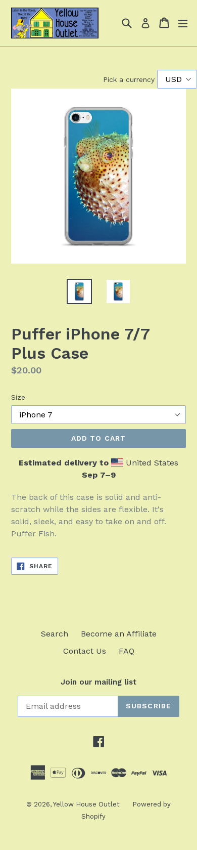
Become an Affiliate (119, 634)
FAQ (126, 651)
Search (54, 634)
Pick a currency (130, 79)
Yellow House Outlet (86, 804)
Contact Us (84, 651)
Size (18, 397)
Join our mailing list (98, 682)
